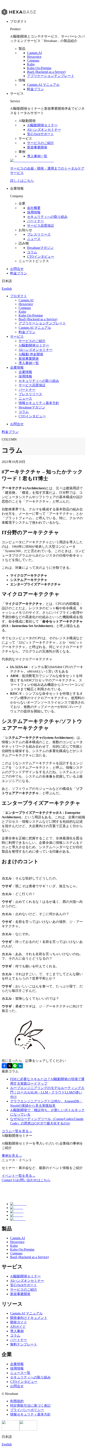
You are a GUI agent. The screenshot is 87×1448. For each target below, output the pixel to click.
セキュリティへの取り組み (47, 216)
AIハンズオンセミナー (44, 129)
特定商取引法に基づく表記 (30, 1405)
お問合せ (17, 269)
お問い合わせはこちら (26, 1180)
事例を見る (12, 1155)
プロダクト (18, 296)
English (7, 288)
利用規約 (17, 1401)
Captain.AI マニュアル (43, 84)
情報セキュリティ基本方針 (39, 403)
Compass (33, 60)
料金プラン (35, 89)
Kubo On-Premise (39, 68)
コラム (32, 252)
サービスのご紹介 (40, 143)
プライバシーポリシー (27, 1410)
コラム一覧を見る (17, 1131)
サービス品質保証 (40, 225)
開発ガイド (18, 1322)
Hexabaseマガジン (40, 247)
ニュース (34, 239)
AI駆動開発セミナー (42, 125)
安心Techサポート (40, 134)
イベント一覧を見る (18, 1175)
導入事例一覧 (37, 156)
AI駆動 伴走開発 (31, 354)
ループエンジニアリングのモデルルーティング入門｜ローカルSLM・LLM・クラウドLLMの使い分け (47, 1092)
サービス (17, 336)
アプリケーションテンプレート (50, 76)
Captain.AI (34, 53)
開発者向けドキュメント (28, 1318)
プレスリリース (39, 234)
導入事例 (17, 1331)
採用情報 (34, 212)
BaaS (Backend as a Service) (46, 72)
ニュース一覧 (20, 1373)
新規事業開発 (37, 147)
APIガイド (18, 1326)
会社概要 (34, 208)
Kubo (31, 64)
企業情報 (17, 367)
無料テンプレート (23, 1344)
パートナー (35, 221)
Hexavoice (34, 56)
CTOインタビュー (40, 256)
